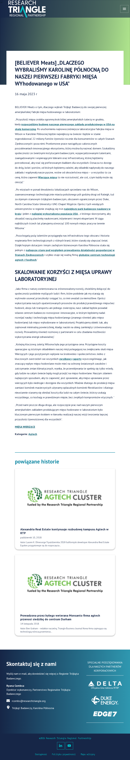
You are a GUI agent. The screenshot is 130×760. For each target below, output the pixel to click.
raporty (77, 359)
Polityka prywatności (64, 754)
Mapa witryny (88, 754)
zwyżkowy (65, 359)
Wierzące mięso (47, 177)
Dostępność (41, 754)
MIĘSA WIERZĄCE (25, 426)
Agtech (32, 434)
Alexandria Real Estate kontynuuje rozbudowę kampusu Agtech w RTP (64, 531)
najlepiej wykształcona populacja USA (55, 213)
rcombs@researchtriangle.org (29, 701)
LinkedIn (60, 746)
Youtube (69, 746)
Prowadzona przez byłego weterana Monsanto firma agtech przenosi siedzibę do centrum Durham (60, 617)
